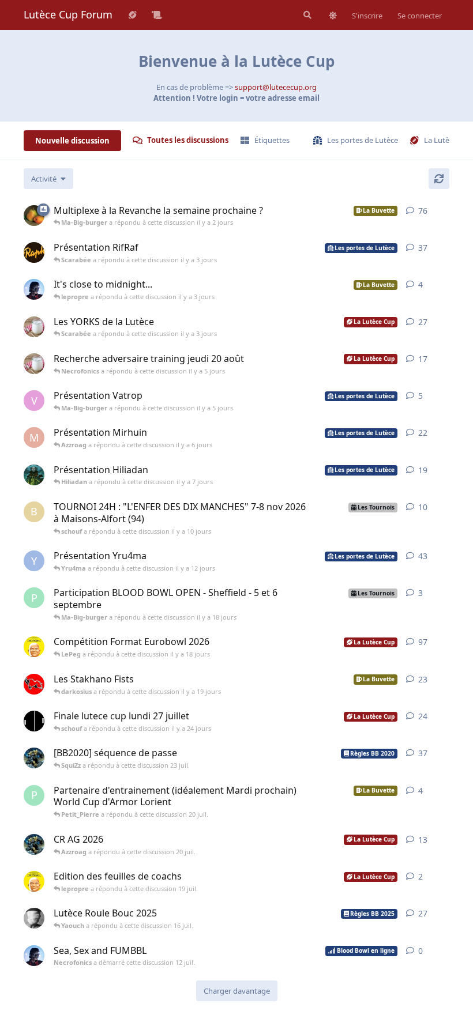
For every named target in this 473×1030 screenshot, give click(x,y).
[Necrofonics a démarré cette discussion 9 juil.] (34, 289)
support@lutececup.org (276, 87)
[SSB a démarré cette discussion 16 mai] (34, 918)
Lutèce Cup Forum (68, 14)
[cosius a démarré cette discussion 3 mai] (34, 684)
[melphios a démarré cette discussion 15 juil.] (34, 844)
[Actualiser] (439, 178)
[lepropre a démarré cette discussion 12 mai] (34, 881)
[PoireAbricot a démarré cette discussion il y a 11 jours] (34, 215)
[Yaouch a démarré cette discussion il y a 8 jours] (34, 326)
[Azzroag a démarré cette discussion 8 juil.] (34, 721)
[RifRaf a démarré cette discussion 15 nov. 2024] (34, 252)
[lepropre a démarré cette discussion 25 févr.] (34, 646)
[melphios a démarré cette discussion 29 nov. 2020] (34, 758)
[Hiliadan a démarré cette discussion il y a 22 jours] (34, 475)
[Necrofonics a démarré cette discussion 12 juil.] (34, 955)
